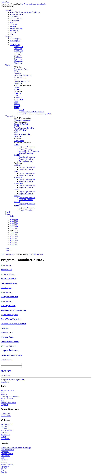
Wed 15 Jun (18, 51)
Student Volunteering (21, 81)
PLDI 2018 (14, 238)
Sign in (7, 248)
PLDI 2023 (14, 228)
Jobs (11, 34)
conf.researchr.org (11, 380)
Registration (14, 16)
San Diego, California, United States (33, 4)
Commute (4, 428)
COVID (13, 32)
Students (13, 26)
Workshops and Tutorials (23, 75)
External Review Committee (29, 151)
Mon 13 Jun (18, 47)
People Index (19, 141)
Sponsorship (14, 20)
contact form (5, 375)
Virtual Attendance (16, 14)
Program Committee (26, 149)
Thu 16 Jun (18, 53)
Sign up (8, 250)
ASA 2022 (5, 426)
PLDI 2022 (5, 254)
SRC (16, 79)
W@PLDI (18, 83)
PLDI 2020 (14, 234)
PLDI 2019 (14, 236)
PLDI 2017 (14, 240)
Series (12, 216)
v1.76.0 (21, 380)
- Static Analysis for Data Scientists (31, 112)
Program (8, 37)
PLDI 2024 (14, 226)
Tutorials (17, 73)
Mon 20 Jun (18, 61)
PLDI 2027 (14, 220)
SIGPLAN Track (20, 77)
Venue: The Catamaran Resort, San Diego (25, 12)
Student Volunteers (16, 28)
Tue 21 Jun (18, 63)
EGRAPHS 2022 (7, 431)
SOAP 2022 (5, 439)
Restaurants (14, 30)
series (12, 254)
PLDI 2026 (14, 222)
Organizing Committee (22, 120)
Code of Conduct (16, 18)
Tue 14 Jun (18, 49)
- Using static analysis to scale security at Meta (35, 114)
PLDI (16, 71)
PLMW (3, 437)
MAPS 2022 (5, 435)
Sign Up (4, 472)
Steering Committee (26, 153)
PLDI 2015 (14, 244)
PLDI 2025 (14, 224)
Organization (10, 116)
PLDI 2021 (14, 232)
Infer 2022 (4, 433)
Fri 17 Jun (18, 55)
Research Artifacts (20, 69)
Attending (8, 10)
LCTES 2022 (6, 416)
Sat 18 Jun (18, 57)
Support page (5, 382)
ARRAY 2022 (38, 254)
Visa (11, 22)
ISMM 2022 (5, 414)
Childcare (13, 24)
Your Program (15, 41)
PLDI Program (15, 39)
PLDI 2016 (14, 242)
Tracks (7, 65)
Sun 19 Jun (18, 59)
